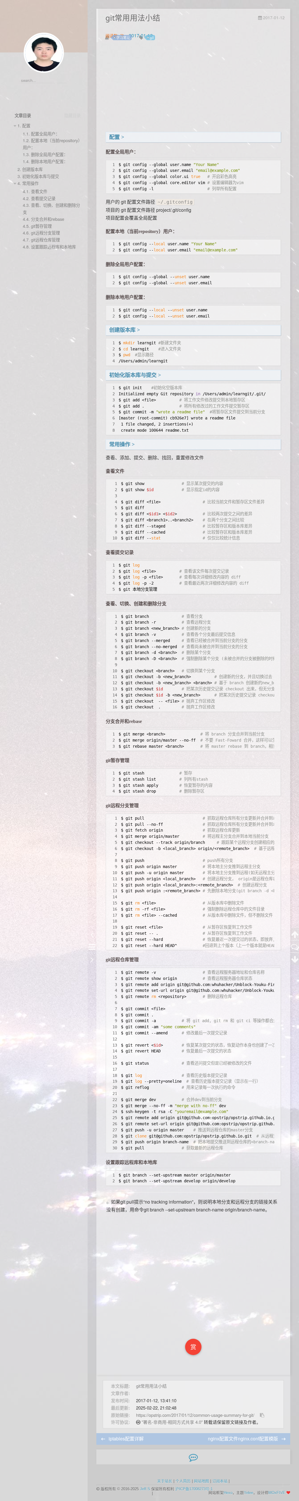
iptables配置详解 (126, 1438)
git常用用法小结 (151, 1386)
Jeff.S (145, 1489)
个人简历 (183, 1481)
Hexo (228, 1493)
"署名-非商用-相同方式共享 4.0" (172, 1422)
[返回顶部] (295, 934)
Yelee (248, 1493)
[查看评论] (295, 946)
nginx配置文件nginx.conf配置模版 (243, 1438)
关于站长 (164, 1481)
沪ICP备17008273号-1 (194, 1489)
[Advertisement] (193, 88)
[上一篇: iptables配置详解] (92, 934)
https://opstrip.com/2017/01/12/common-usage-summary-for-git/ (195, 1415)
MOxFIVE (276, 1493)
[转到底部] (295, 959)
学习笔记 (123, 37)
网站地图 (201, 1481)
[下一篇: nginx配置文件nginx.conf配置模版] (92, 959)
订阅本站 (219, 1481)
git (152, 37)
